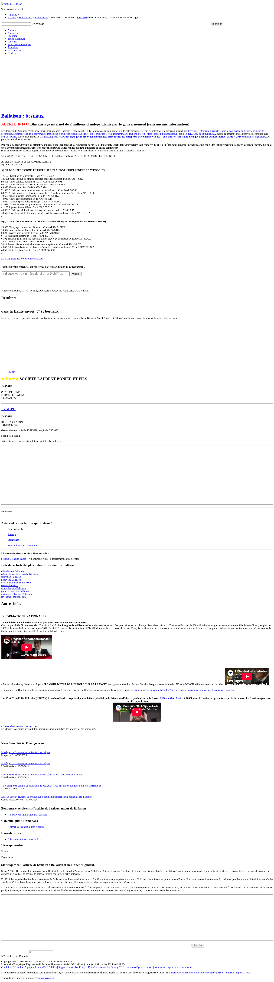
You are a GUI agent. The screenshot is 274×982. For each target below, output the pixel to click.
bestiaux (12, 17)
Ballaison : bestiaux (22, 116)
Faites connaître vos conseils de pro (25, 839)
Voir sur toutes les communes (22, 545)
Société (11, 372)
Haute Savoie (41, 17)
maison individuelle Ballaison (16, 582)
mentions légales (135, 967)
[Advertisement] (137, 79)
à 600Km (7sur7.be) (170, 698)
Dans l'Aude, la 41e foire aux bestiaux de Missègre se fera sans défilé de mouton (41, 774)
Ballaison (82, 17)
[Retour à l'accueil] (11, 4)
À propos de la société (36, 967)
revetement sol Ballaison (13, 596)
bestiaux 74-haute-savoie (13, 558)
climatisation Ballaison (12, 571)
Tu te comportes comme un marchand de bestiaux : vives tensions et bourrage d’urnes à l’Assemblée (51, 785)
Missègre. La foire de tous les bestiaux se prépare (25, 752)
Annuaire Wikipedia (45, 978)
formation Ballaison (11, 577)
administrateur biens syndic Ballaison (19, 574)
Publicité (53, 967)
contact (148, 967)
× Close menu (15, 50)
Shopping (12, 36)
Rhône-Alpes (25, 17)
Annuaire (12, 14)
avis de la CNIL (9, 136)
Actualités (13, 47)
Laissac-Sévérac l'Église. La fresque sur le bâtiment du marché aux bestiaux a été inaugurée (46, 796)
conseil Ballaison (9, 585)
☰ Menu (12, 53)
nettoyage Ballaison (11, 579)
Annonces (13, 33)
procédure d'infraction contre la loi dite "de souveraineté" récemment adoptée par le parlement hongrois (182, 690)
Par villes (12, 41)
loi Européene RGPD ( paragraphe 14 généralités (155, 136)
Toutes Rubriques (16, 38)
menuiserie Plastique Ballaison (16, 594)
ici (61, 441)
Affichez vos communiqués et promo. (26, 826)
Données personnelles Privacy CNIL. (107, 967)
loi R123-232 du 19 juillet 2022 (200, 133)
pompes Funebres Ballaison (15, 591)
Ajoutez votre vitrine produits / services (27, 814)
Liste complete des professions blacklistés (22, 258)
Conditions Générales (12, 967)
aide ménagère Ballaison (13, 588)
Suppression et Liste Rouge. (72, 967)
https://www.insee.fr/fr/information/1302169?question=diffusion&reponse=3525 (210, 972)
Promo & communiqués (19, 44)
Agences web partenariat (179, 967)
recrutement (160, 967)
